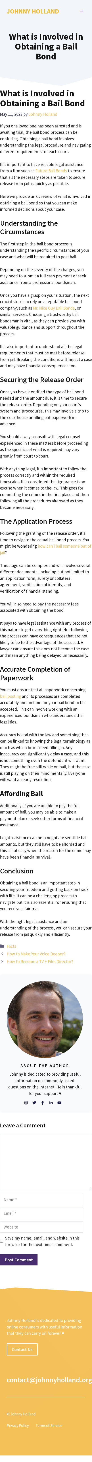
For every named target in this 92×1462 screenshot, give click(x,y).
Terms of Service (49, 1425)
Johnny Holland (33, 11)
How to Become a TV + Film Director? (40, 961)
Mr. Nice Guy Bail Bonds (54, 308)
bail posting (10, 696)
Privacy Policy (18, 1425)
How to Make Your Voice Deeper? (36, 954)
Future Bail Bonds (51, 170)
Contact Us (22, 1349)
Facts (11, 946)
